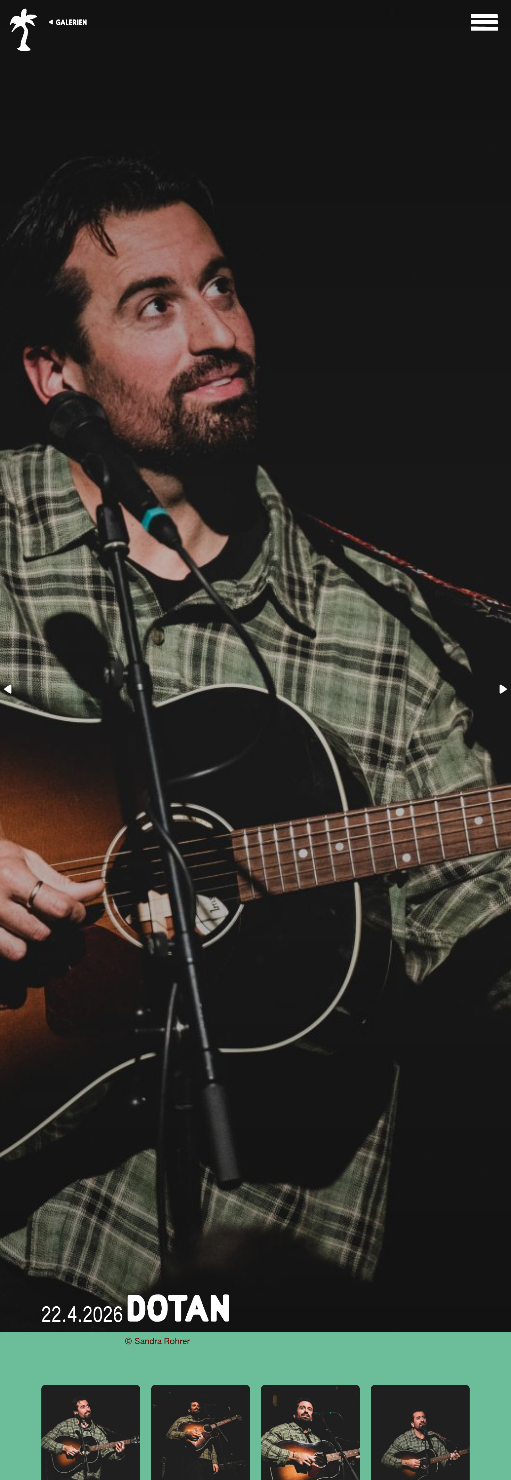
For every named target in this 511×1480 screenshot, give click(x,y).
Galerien (71, 22)
